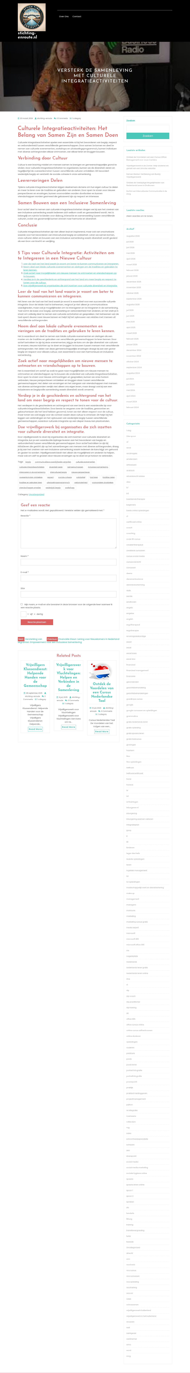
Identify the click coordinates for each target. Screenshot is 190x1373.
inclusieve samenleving (98, 467)
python (129, 1104)
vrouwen (130, 1321)
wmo (128, 1344)
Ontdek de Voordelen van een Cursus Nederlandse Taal (102, 692)
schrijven (130, 1144)
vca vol (129, 1293)
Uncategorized (36, 494)
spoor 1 (129, 1190)
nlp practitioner (133, 1002)
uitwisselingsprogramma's (58, 482)
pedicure (130, 1053)
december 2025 (133, 281)
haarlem (130, 750)
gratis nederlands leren (137, 722)
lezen (128, 864)
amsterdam (131, 459)
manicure (130, 910)
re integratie (132, 1110)
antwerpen (131, 464)
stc (127, 1207)
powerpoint (131, 1082)
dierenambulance (134, 579)
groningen (131, 744)
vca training (131, 1287)
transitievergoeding (135, 1230)
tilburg (129, 1219)
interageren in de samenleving (32, 472)
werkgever (131, 1333)
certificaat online (134, 522)
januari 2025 (132, 344)
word (128, 1350)
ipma (128, 830)
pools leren (131, 1064)
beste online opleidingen (137, 510)
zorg (128, 1356)
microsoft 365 (132, 939)
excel (128, 647)
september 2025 (134, 299)
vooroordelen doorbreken (102, 482)
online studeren (133, 1036)
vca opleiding (132, 1281)
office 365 (130, 1019)
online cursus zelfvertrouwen (139, 1030)
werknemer (131, 1339)
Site (23, 588)
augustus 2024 (133, 373)
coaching (130, 533)
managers (131, 904)
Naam (25, 556)
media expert (132, 927)
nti (127, 1013)
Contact (76, 16)
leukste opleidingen (135, 859)
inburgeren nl (132, 807)
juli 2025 (130, 310)
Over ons (64, 16)
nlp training (131, 1007)
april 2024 (130, 396)
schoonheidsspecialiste (137, 1139)
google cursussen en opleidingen (141, 710)
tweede (130, 1241)
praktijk (129, 1087)
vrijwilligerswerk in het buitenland (141, 1316)
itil (127, 842)
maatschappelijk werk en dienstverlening (145, 887)
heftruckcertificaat (134, 773)
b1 (127, 487)
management (132, 899)
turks (128, 1236)
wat (128, 1327)
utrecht (129, 1253)
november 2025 (133, 287)
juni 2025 (130, 316)
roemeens (131, 1116)
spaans (129, 1179)
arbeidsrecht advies (135, 476)
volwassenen (132, 1304)
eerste (129, 596)
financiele (130, 676)
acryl (128, 447)
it (126, 836)
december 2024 (133, 350)
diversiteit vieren (56, 467)
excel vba (130, 659)
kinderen (130, 847)
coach (129, 527)
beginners (131, 504)
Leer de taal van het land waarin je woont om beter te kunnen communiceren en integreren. (71, 263)
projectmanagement (136, 1099)
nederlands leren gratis (137, 967)
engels (129, 607)
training (129, 1224)
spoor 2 (129, 1196)
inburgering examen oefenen (139, 819)
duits (128, 590)
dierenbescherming (135, 584)
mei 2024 (130, 390)
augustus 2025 (133, 304)
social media (132, 1161)
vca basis (130, 1264)
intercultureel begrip (58, 472)
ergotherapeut (133, 624)
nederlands (131, 962)
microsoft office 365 (135, 944)
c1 (127, 516)
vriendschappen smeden (30, 487)
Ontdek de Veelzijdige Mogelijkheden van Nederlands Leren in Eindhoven (145, 184)
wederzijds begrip (53, 487)
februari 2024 (132, 407)
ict (127, 796)
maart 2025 (131, 333)
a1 (127, 442)
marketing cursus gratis (137, 922)
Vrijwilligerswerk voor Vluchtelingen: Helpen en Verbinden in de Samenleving (68, 677)
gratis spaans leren (135, 733)
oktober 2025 (132, 293)
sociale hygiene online (136, 1173)
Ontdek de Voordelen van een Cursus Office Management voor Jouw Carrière (146, 158)
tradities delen (109, 477)
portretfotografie (134, 1076)
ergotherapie (132, 630)
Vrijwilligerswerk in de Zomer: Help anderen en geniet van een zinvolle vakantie (147, 167)
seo (128, 1150)
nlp (127, 990)
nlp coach (130, 996)
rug (127, 1127)
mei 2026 (130, 253)
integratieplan (132, 824)
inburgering (131, 813)
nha (128, 979)
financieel (130, 664)
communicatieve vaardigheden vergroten (53, 462)
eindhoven (131, 602)
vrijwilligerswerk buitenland (138, 1310)
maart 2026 (131, 264)
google (129, 704)
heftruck (130, 767)
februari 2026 (132, 270)
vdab (128, 1299)
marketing (131, 916)
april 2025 (130, 327)
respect (50, 477)
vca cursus (131, 1270)
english (129, 619)
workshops (69, 487)
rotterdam (131, 1122)
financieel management (137, 670)
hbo (128, 756)
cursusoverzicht (133, 562)
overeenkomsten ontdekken (31, 477)
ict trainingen (132, 802)
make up (130, 893)
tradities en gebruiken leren (30, 482)
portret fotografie (134, 1070)
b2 (127, 493)
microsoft (130, 933)
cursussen (131, 567)
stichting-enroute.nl (27, 35)
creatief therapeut (134, 544)
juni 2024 (130, 384)
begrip (28, 462)
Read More (35, 729)
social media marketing (137, 1167)
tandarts (130, 1213)
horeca (129, 784)
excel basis (131, 653)
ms (127, 950)
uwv (128, 1259)
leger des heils (133, 853)
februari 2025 (132, 339)
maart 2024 (131, 401)
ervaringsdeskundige (136, 636)
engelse (130, 613)
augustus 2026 (133, 236)
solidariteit (80, 477)
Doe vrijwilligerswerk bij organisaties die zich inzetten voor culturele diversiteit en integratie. (70, 285)
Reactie (25, 515)
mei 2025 (130, 321)
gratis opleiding (133, 727)
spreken (130, 1201)
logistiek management (136, 870)
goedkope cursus (134, 699)
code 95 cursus (133, 539)
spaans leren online (135, 1184)
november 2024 (133, 356)
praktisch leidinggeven (136, 1093)
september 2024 (134, 367)
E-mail (25, 572)
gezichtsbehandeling (136, 687)
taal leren (94, 477)
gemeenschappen (75, 467)
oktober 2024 (132, 361)
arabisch (130, 470)
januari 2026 (132, 276)
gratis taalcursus (133, 739)
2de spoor (131, 436)
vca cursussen (133, 1276)
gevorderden (132, 682)
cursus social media (135, 556)
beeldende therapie (135, 499)
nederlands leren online (137, 973)
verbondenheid (80, 482)
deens (129, 573)
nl (127, 984)
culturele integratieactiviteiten (31, 467)
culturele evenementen (85, 462)
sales (128, 1133)
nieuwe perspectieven (80, 472)
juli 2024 (130, 378)
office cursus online (135, 1024)
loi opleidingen (133, 882)
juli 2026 (130, 241)
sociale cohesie (65, 477)
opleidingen (131, 1042)
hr (127, 790)
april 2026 (130, 259)
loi (127, 876)
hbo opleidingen (133, 762)
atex (128, 482)
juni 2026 (130, 247)
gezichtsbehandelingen (137, 693)
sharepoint (131, 1156)
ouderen (130, 1047)
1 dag (128, 430)
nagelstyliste (132, 956)
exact (128, 642)
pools (129, 1059)
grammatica (132, 716)
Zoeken (130, 120)
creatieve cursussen (135, 550)
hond (128, 779)
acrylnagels (131, 453)
